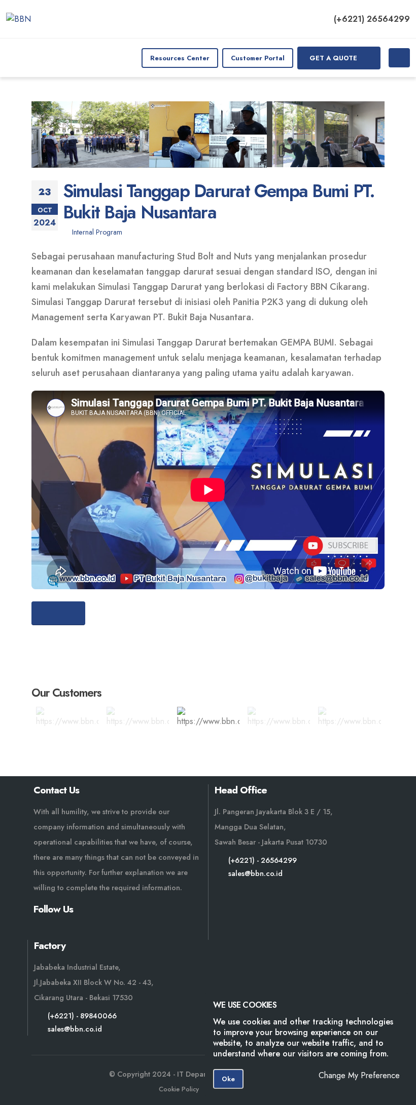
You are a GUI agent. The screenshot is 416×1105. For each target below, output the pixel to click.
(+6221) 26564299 (372, 19)
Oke (228, 1079)
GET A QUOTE (334, 58)
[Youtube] (41, 931)
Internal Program (97, 232)
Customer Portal (258, 58)
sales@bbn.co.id (255, 873)
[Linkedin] (91, 931)
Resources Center (180, 58)
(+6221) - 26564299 (262, 860)
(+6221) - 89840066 (82, 1016)
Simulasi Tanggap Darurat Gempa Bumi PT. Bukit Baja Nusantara (218, 201)
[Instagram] (66, 931)
